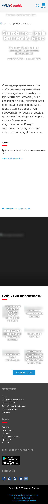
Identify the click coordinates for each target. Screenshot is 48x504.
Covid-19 (6, 443)
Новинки (6, 433)
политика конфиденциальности (23, 495)
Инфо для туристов (10, 436)
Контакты (6, 412)
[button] (37, 5)
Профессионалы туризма (13, 399)
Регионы (6, 427)
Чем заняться (8, 430)
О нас (4, 396)
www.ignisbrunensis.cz (12, 158)
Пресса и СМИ (8, 403)
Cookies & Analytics (23, 498)
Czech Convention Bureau (13, 406)
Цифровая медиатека (11, 409)
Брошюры (6, 439)
